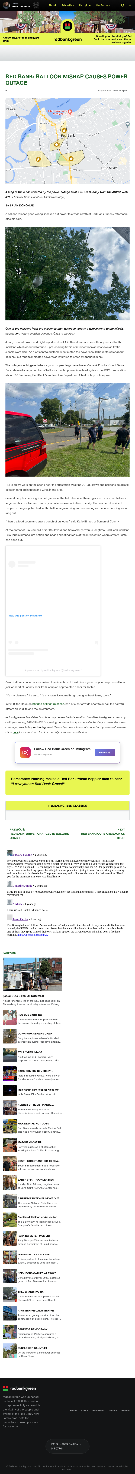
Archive (125, 1410)
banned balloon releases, (48, 703)
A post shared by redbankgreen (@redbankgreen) (53, 670)
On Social (102, 5)
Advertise (68, 5)
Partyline (85, 5)
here (15, 732)
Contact (112, 1410)
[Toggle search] (122, 5)
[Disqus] (67, 893)
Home (73, 1410)
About (52, 5)
